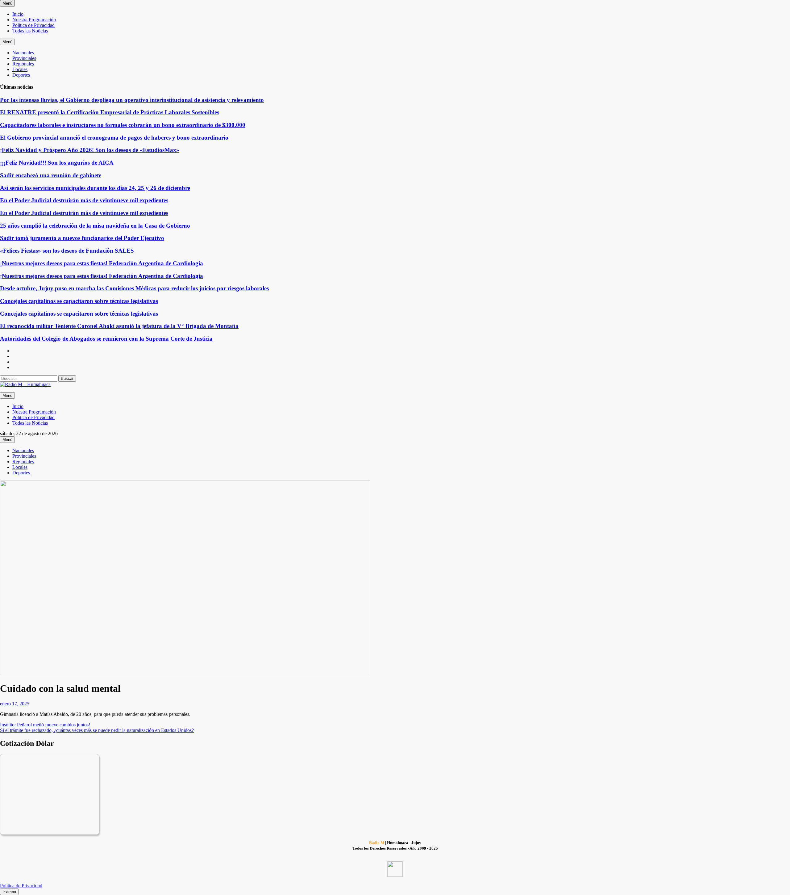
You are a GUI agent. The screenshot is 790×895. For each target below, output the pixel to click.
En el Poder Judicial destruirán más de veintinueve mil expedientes (84, 200)
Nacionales (23, 52)
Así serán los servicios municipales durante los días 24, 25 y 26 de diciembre (95, 188)
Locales (19, 69)
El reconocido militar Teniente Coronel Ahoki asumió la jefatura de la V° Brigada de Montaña (119, 326)
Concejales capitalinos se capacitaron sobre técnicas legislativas (79, 301)
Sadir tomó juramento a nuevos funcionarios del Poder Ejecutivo (82, 238)
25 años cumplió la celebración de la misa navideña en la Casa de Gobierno (95, 225)
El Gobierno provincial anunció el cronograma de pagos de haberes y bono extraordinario (114, 137)
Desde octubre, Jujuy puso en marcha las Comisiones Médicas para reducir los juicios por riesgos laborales (134, 288)
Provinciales (24, 58)
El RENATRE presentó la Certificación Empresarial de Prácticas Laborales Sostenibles (109, 112)
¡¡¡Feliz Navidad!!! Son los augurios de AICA (57, 162)
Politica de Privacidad (33, 25)
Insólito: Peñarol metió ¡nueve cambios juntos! (45, 724)
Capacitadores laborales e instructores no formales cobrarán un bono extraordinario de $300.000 (122, 125)
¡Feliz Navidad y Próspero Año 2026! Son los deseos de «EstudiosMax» (89, 150)
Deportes (21, 75)
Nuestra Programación (34, 19)
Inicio (17, 14)
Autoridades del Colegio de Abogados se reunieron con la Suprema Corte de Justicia (106, 338)
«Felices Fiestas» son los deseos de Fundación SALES (67, 250)
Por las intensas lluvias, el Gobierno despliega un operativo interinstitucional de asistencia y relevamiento (132, 100)
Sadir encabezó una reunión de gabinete (50, 175)
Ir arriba (9, 891)
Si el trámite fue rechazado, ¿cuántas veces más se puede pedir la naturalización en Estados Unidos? (97, 730)
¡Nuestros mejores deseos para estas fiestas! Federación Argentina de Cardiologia (101, 263)
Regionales (23, 63)
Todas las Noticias (30, 30)
